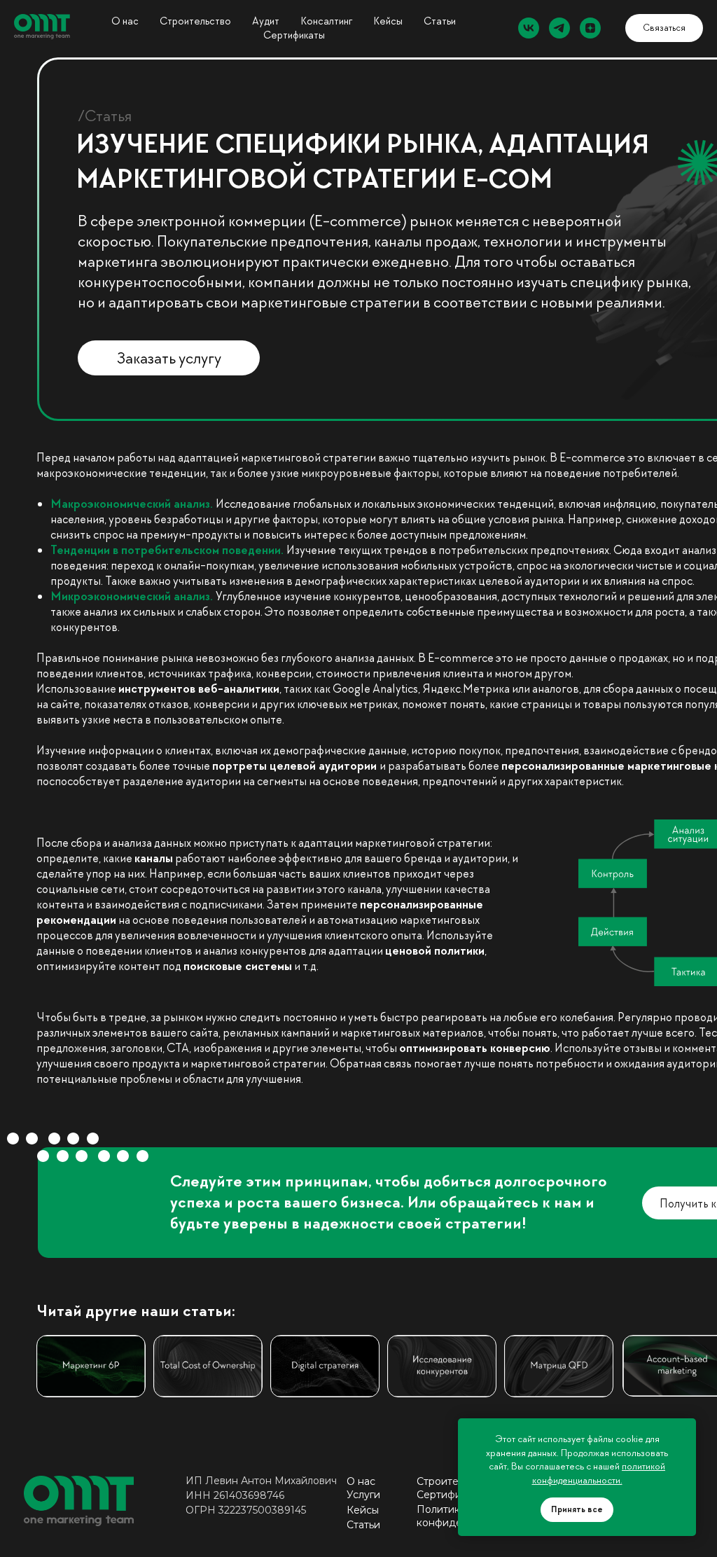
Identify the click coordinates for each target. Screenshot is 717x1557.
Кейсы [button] (388, 21)
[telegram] (559, 28)
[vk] (528, 28)
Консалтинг (326, 21)
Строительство (195, 21)
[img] (208, 1366)
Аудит (265, 21)
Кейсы (363, 1510)
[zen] (590, 28)
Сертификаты (294, 35)
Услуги (363, 1494)
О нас (125, 21)
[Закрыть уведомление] (685, 1429)
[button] (664, 28)
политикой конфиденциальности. (599, 1473)
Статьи (440, 21)
